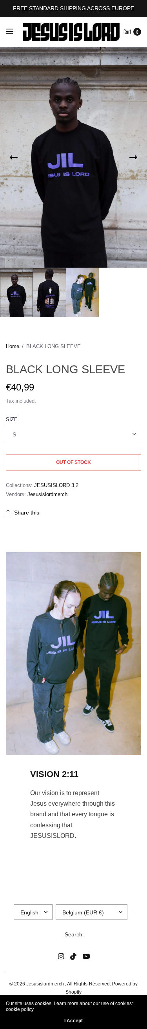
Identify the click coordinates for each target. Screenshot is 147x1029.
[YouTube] (86, 956)
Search (73, 934)
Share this (26, 512)
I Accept (73, 1020)
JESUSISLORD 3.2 (56, 485)
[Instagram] (61, 956)
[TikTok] (73, 956)
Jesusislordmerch (47, 494)
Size (12, 419)
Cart (127, 31)
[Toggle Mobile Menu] (14, 31)
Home (12, 346)
